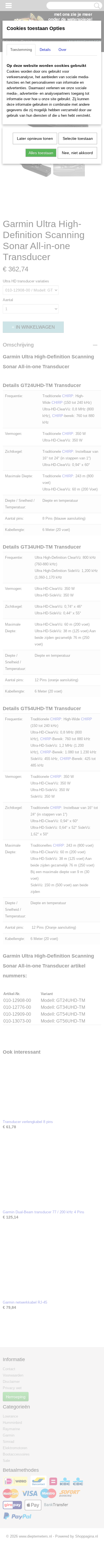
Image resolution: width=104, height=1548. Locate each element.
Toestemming (21, 50)
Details (45, 50)
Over (62, 50)
